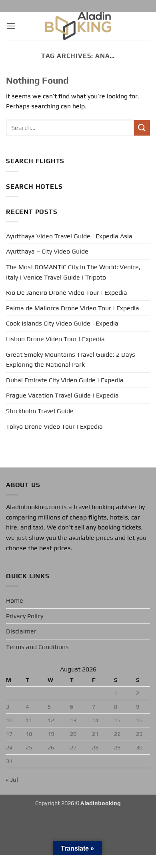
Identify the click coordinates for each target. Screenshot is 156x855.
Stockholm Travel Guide (40, 411)
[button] (11, 26)
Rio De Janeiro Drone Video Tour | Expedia (66, 292)
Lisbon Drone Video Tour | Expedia (55, 339)
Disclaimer (21, 631)
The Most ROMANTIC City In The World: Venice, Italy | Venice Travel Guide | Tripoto (73, 272)
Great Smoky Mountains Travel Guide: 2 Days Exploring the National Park (70, 360)
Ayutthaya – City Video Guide (47, 251)
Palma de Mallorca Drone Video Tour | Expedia (72, 308)
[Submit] (142, 128)
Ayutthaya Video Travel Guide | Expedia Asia (69, 236)
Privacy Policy (24, 616)
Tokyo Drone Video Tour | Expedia (54, 426)
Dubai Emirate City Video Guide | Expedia (65, 380)
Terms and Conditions (37, 647)
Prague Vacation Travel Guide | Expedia (62, 395)
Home (14, 600)
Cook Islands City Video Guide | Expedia (62, 323)
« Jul (12, 779)
